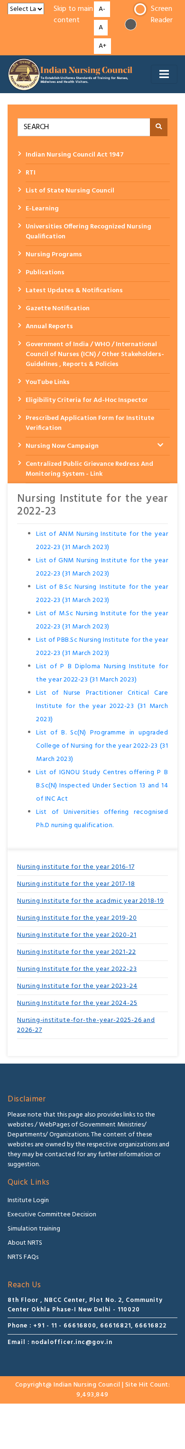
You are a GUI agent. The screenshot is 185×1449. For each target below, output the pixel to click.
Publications (45, 272)
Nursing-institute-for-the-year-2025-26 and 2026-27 (86, 1025)
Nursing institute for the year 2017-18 (76, 884)
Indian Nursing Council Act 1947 (75, 154)
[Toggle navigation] (164, 74)
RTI (31, 172)
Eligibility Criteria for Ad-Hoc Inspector (87, 400)
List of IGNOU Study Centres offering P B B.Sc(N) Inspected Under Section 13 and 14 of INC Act (102, 785)
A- (102, 9)
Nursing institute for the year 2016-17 (75, 867)
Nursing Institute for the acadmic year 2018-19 (90, 901)
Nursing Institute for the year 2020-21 (76, 935)
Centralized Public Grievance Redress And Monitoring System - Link (89, 469)
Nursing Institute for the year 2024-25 (77, 1003)
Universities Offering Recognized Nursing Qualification (88, 231)
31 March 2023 (86, 573)
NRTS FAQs (23, 1257)
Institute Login (28, 1200)
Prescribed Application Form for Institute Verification (90, 423)
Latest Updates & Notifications (74, 290)
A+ (102, 46)
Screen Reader (162, 14)
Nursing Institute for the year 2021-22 (76, 952)
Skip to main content (73, 14)
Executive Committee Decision (52, 1214)
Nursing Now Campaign (62, 446)
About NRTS (25, 1243)
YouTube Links (48, 382)
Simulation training (34, 1228)
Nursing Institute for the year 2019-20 (77, 918)
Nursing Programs (54, 254)
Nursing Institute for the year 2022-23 (77, 969)
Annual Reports (49, 326)
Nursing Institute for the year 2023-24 (77, 986)
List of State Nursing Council (70, 190)
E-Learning (42, 208)
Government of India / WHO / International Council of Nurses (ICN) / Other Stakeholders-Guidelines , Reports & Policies (95, 354)
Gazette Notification (58, 308)
